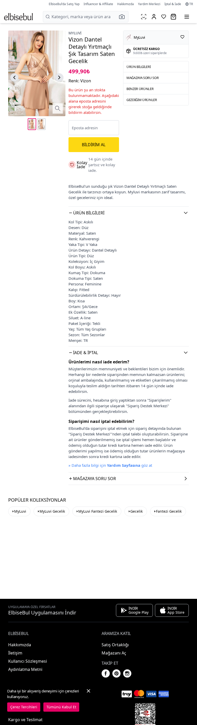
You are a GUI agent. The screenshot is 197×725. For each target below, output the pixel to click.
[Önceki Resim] (14, 77)
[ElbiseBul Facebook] (106, 673)
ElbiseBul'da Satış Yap (64, 4)
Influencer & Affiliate (98, 4)
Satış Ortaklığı (115, 645)
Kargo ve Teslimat (25, 719)
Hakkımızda (125, 4)
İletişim (15, 653)
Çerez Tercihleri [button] (23, 706)
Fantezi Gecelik (169, 511)
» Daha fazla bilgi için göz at (110, 465)
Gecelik (136, 511)
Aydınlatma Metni (25, 669)
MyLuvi (20, 511)
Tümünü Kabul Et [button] (61, 706)
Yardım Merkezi (149, 4)
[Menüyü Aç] (187, 16)
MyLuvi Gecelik (52, 511)
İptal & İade (172, 4)
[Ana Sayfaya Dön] (18, 16)
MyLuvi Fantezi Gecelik (97, 511)
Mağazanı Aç (114, 653)
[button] (123, 17)
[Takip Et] (182, 37)
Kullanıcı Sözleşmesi (27, 661)
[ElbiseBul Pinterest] (116, 673)
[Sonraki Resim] (59, 77)
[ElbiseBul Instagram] (127, 673)
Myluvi (75, 33)
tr (191, 4)
